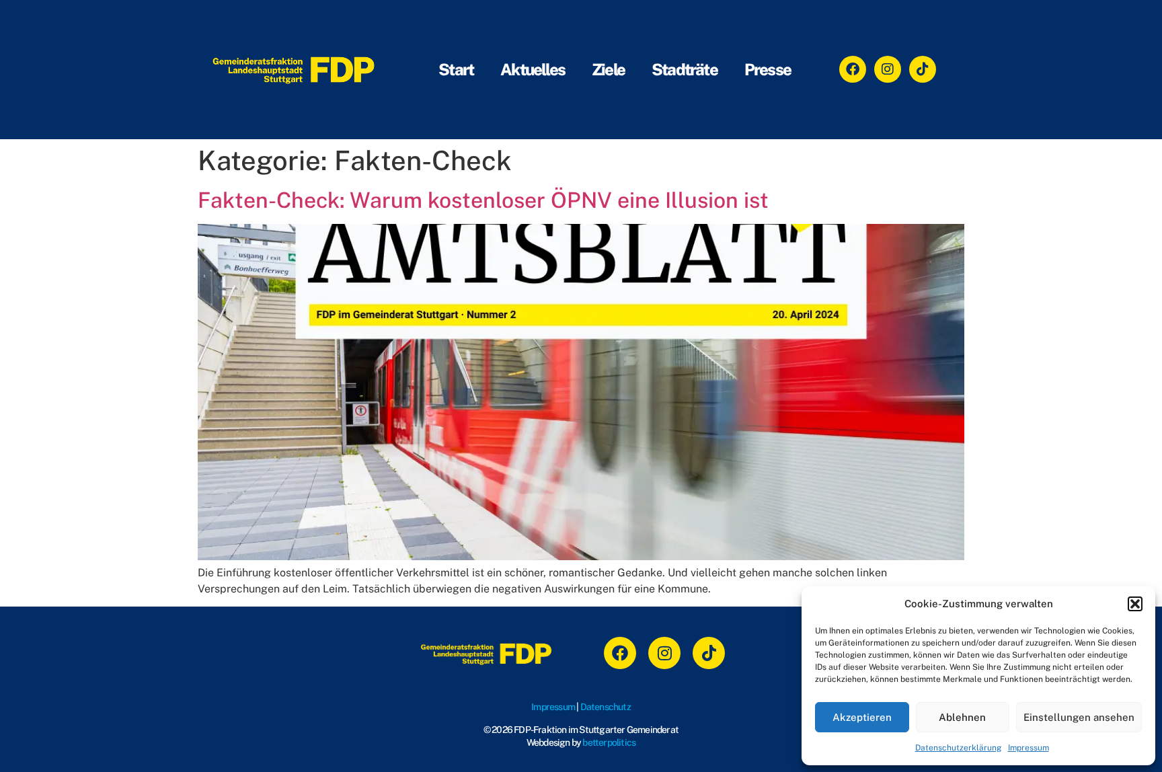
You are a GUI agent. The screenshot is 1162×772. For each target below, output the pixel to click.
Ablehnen (962, 717)
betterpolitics (608, 742)
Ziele (608, 69)
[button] (1135, 604)
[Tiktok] (922, 69)
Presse (767, 69)
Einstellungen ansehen (1078, 717)
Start (455, 69)
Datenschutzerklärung (958, 747)
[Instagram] (887, 69)
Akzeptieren (862, 717)
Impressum (1028, 747)
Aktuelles (532, 69)
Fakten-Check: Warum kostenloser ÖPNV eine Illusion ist (483, 200)
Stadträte (685, 69)
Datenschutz (605, 706)
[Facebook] (852, 69)
